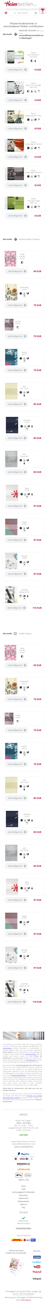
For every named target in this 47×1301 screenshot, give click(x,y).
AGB (23, 1189)
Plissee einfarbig (30, 1054)
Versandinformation (23, 1228)
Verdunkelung (7, 1048)
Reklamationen (23, 1201)
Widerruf (23, 1204)
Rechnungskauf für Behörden (23, 1192)
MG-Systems (26, 1300)
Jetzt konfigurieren (16, 69)
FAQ (23, 1207)
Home (23, 1186)
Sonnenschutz (31, 1060)
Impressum (23, 1195)
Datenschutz (23, 1198)
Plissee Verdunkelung (18, 1075)
